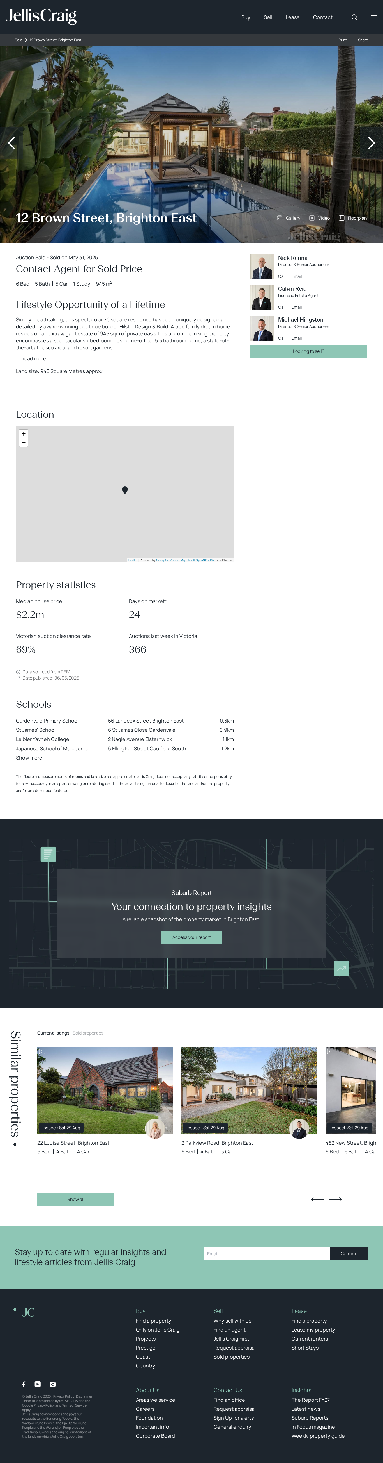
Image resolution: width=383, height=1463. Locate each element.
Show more (29, 757)
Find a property (153, 1320)
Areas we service (155, 1399)
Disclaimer (84, 1396)
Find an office (229, 1399)
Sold (18, 40)
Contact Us (228, 1390)
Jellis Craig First (231, 1338)
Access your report (191, 937)
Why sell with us (232, 1320)
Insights (302, 1390)
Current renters (310, 1338)
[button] (125, 490)
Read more (33, 358)
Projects (146, 1338)
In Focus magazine (313, 1426)
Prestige (146, 1347)
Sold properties (88, 1033)
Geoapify (162, 560)
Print (343, 40)
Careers (145, 1408)
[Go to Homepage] (41, 17)
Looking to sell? (308, 351)
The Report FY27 (311, 1399)
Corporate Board (155, 1435)
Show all (75, 1199)
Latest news (306, 1408)
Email (296, 276)
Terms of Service (74, 1405)
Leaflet (132, 560)
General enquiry (232, 1426)
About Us (148, 1390)
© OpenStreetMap (204, 560)
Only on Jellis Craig (158, 1329)
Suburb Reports (310, 1417)
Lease (293, 17)
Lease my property (313, 1329)
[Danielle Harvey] (155, 1129)
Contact (323, 17)
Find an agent (230, 1329)
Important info (152, 1426)
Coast (143, 1356)
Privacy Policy (63, 1396)
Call (282, 276)
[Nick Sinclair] (299, 1129)
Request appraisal (235, 1347)
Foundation (149, 1417)
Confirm (349, 1253)
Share (363, 40)
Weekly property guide (318, 1435)
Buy (245, 17)
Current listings (53, 1033)
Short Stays (305, 1347)
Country (145, 1365)
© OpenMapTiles (181, 560)
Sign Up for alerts (234, 1417)
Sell (268, 17)
